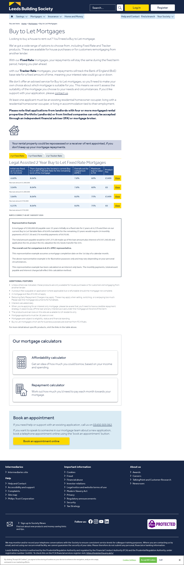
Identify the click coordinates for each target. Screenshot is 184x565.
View (117, 178)
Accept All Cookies (148, 560)
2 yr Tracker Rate (54, 155)
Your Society (163, 16)
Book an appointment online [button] (41, 441)
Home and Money (74, 16)
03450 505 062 (102, 424)
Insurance (53, 16)
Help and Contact (130, 16)
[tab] (18, 155)
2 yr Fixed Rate (17, 155)
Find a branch (148, 16)
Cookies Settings (129, 560)
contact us (61, 93)
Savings (20, 16)
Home (12, 16)
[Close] (180, 560)
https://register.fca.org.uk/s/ (100, 553)
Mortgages (36, 16)
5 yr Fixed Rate (35, 155)
